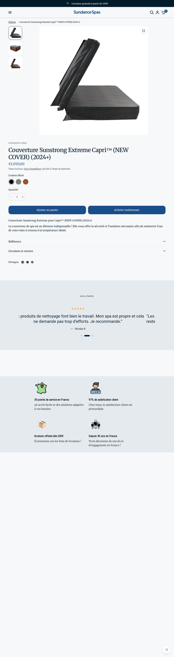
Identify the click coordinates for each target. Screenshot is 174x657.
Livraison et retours (20, 251)
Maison (12, 22)
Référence (14, 241)
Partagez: (13, 262)
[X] (27, 262)
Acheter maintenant (126, 210)
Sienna (25, 182)
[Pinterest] (32, 262)
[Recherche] (152, 12)
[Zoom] (143, 30)
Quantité (13, 189)
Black (11, 182)
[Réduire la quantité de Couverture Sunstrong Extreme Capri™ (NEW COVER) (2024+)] (11, 196)
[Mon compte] (157, 12)
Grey (18, 182)
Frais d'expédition (32, 169)
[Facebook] (23, 262)
